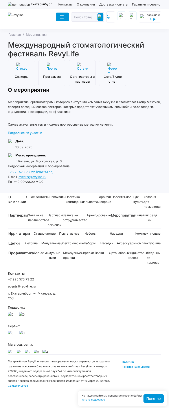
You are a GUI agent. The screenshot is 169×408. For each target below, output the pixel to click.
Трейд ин (152, 217)
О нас (30, 197)
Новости (118, 197)
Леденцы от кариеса (153, 257)
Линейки (141, 215)
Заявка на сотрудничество (75, 217)
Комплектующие (147, 233)
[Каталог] (62, 17)
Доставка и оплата (113, 4)
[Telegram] (22, 315)
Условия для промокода (152, 201)
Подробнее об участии (25, 133)
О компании (86, 4)
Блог (127, 197)
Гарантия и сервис (146, 4)
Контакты (65, 4)
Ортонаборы (118, 253)
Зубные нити (54, 255)
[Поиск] (100, 17)
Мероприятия (123, 215)
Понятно (153, 398)
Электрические (72, 243)
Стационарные (45, 233)
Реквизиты (58, 197)
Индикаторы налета (137, 255)
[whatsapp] (11, 315)
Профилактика (21, 253)
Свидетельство (18, 385)
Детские (31, 243)
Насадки (116, 233)
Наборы (90, 233)
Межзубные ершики (72, 255)
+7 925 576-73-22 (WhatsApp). (31, 172)
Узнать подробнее (93, 399)
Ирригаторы (19, 233)
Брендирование (99, 215)
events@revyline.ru (32, 177)
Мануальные (51, 243)
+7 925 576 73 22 (21, 279)
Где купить (138, 199)
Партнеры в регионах (55, 220)
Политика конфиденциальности (82, 199)
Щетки (14, 243)
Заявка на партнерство (38, 217)
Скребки (87, 253)
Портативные (69, 233)
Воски (99, 253)
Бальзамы (41, 253)
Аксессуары (126, 243)
